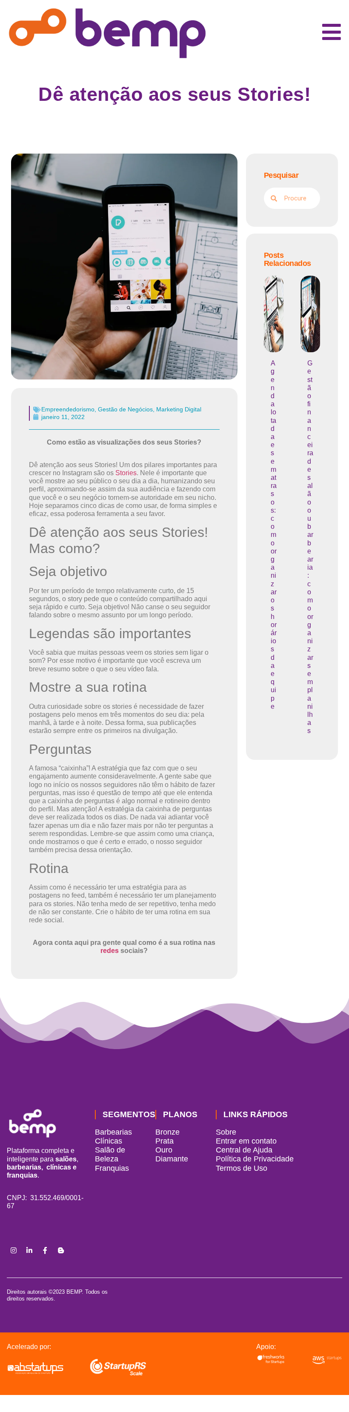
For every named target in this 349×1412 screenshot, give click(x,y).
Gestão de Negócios (125, 409)
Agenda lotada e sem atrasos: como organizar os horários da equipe (274, 534)
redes (109, 950)
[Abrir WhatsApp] (327, 1390)
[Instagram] (13, 1250)
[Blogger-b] (61, 1250)
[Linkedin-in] (29, 1250)
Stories (126, 472)
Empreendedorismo (67, 409)
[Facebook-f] (45, 1250)
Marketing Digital (178, 409)
